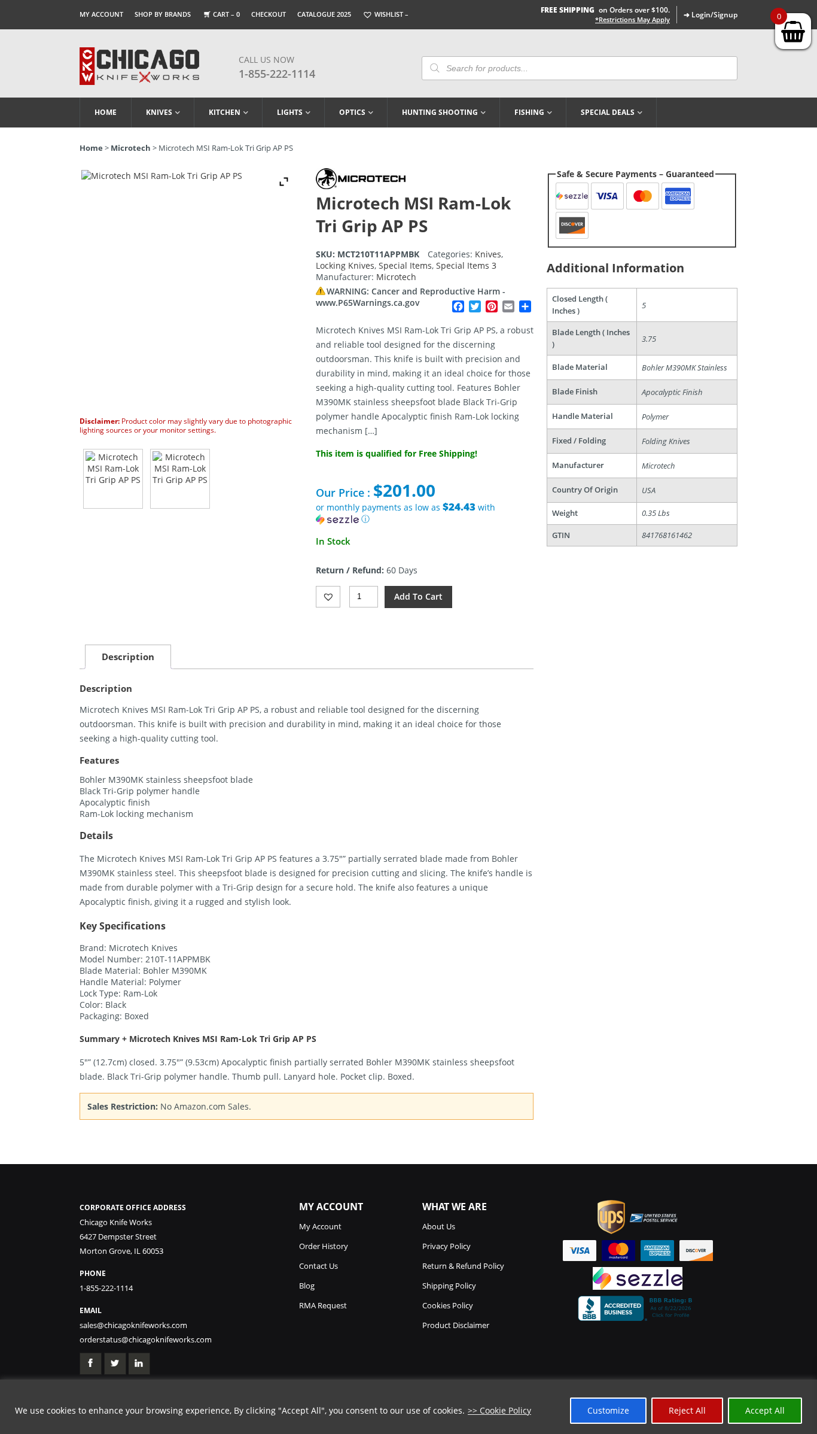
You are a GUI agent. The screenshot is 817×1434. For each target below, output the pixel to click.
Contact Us (318, 1265)
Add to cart (418, 596)
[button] (425, 513)
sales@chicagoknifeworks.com (133, 1325)
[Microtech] (361, 186)
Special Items (405, 265)
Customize (608, 1410)
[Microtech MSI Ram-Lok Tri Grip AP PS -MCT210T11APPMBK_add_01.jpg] (180, 479)
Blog (307, 1285)
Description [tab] (128, 657)
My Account (101, 14)
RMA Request (323, 1305)
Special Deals (608, 112)
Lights (290, 112)
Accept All (765, 1410)
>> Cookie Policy (499, 1410)
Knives (159, 112)
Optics (352, 112)
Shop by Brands (163, 14)
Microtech (131, 147)
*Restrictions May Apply (632, 19)
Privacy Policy (446, 1246)
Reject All (687, 1410)
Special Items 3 (466, 265)
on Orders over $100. (605, 10)
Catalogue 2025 (324, 14)
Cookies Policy (447, 1305)
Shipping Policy (449, 1285)
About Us (438, 1226)
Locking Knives (345, 265)
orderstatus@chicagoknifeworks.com (146, 1339)
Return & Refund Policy (463, 1265)
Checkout (268, 14)
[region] (408, 1407)
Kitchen (224, 112)
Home (105, 112)
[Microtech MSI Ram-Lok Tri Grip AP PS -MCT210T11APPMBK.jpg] (113, 479)
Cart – (226, 14)
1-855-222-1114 (277, 73)
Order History (323, 1246)
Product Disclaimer (455, 1325)
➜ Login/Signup (710, 15)
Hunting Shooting (440, 112)
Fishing (529, 112)
